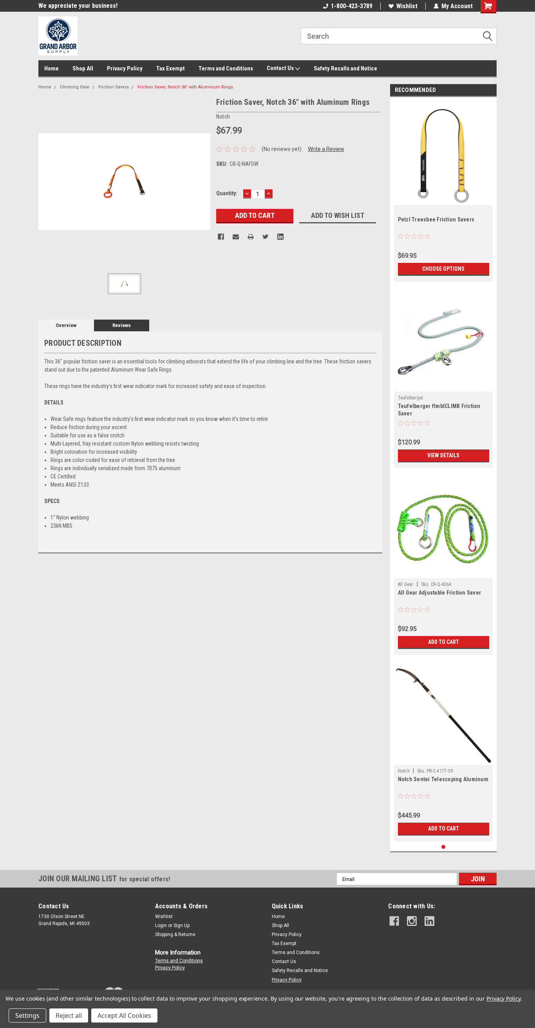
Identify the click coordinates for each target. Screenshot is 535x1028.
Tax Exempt (170, 68)
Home (51, 68)
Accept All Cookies (124, 1015)
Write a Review (326, 149)
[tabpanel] (443, 191)
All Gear (406, 584)
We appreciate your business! (77, 5)
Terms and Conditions (226, 68)
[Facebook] (221, 237)
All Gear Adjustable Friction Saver (439, 592)
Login (161, 925)
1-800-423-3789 (351, 6)
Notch (404, 771)
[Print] (251, 237)
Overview (66, 325)
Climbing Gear (75, 87)
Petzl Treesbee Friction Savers (436, 219)
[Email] (236, 237)
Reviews (121, 325)
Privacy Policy (125, 68)
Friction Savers (113, 87)
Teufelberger (411, 398)
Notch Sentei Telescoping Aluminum (443, 779)
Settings (27, 1015)
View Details (443, 455)
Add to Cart (443, 642)
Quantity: (226, 193)
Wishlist (407, 6)
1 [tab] (443, 847)
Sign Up (182, 925)
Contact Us (281, 68)
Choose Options (443, 269)
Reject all (69, 1015)
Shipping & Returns (175, 934)
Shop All (82, 68)
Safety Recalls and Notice (345, 68)
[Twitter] (265, 237)
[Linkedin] (280, 237)
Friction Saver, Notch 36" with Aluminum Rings (185, 87)
